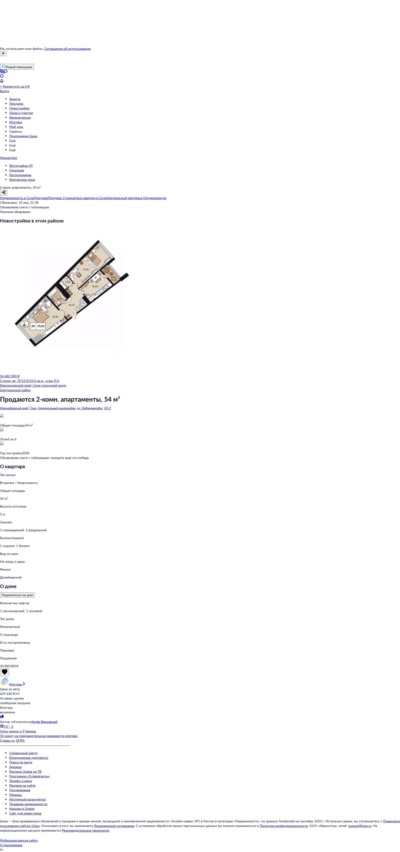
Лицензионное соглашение (114, 825)
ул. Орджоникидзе (90, 408)
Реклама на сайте (22, 785)
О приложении (11, 845)
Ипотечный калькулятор (27, 799)
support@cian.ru (360, 825)
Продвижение (19, 790)
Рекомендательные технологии (85, 830)
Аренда (14, 99)
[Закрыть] (3, 53)
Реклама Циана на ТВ (25, 771)
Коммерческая (20, 117)
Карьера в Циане (21, 808)
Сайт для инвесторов (25, 813)
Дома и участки (21, 113)
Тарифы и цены (20, 781)
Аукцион (15, 767)
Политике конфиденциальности (284, 825)
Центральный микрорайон (56, 408)
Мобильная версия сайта (19, 840)
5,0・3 (8, 726)
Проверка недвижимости (28, 804)
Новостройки (19, 108)
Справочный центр (23, 753)
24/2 (107, 408)
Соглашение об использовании (67, 48)
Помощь (15, 794)
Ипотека (15, 122)
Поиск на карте (20, 762)
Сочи (33, 408)
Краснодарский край (14, 408)
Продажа (16, 103)
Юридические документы (28, 757)
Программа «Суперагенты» (29, 776)
